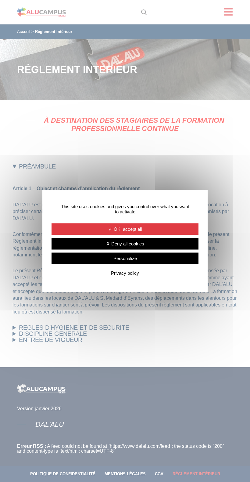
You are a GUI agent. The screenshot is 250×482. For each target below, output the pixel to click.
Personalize (125, 258)
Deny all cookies (127, 243)
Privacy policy (125, 272)
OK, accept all (127, 228)
